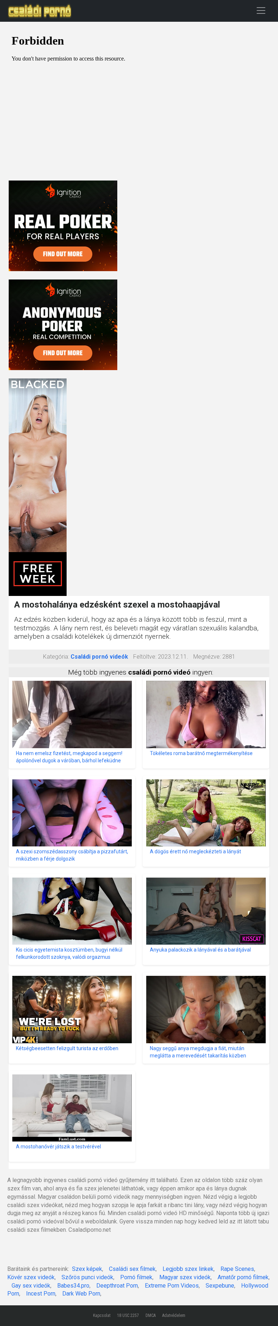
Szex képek (87, 1268)
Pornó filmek (136, 1277)
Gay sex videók (31, 1285)
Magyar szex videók (185, 1277)
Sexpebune (220, 1285)
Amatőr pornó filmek (243, 1277)
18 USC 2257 (128, 1315)
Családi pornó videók (99, 656)
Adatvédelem (173, 1315)
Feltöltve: (144, 656)
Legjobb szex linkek (188, 1268)
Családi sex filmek (132, 1268)
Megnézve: (207, 656)
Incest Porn (40, 1293)
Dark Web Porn (81, 1293)
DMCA (151, 1315)
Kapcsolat (101, 1315)
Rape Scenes (237, 1268)
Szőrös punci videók (87, 1277)
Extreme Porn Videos (172, 1285)
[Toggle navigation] (261, 10)
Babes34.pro (73, 1285)
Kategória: (56, 656)
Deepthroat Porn (117, 1285)
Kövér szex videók (31, 1277)
